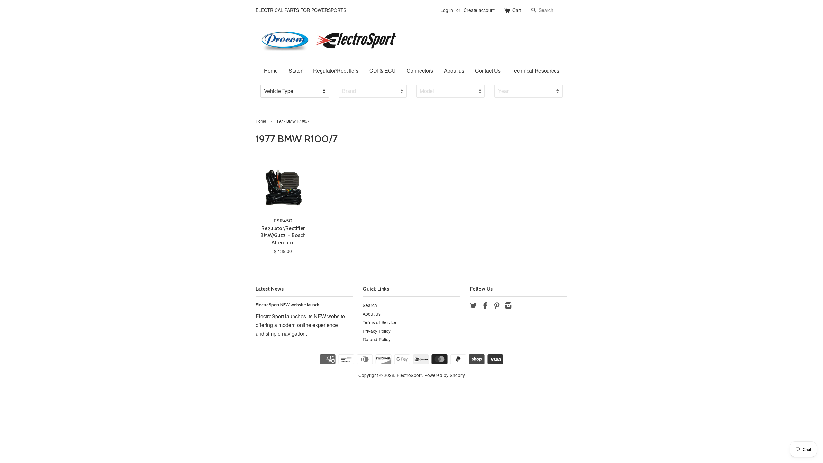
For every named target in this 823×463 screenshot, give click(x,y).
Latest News (270, 289)
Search (370, 305)
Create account (479, 10)
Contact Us (488, 70)
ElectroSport (409, 375)
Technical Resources (535, 70)
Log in (446, 10)
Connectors (420, 70)
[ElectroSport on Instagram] (508, 306)
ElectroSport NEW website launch (287, 304)
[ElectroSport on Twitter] (473, 306)
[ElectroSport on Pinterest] (496, 306)
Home (271, 70)
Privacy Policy (377, 331)
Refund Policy (377, 339)
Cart (516, 10)
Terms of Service (379, 322)
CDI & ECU (382, 70)
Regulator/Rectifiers (335, 70)
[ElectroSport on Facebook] (485, 306)
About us (454, 70)
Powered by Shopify (444, 375)
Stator (295, 70)
